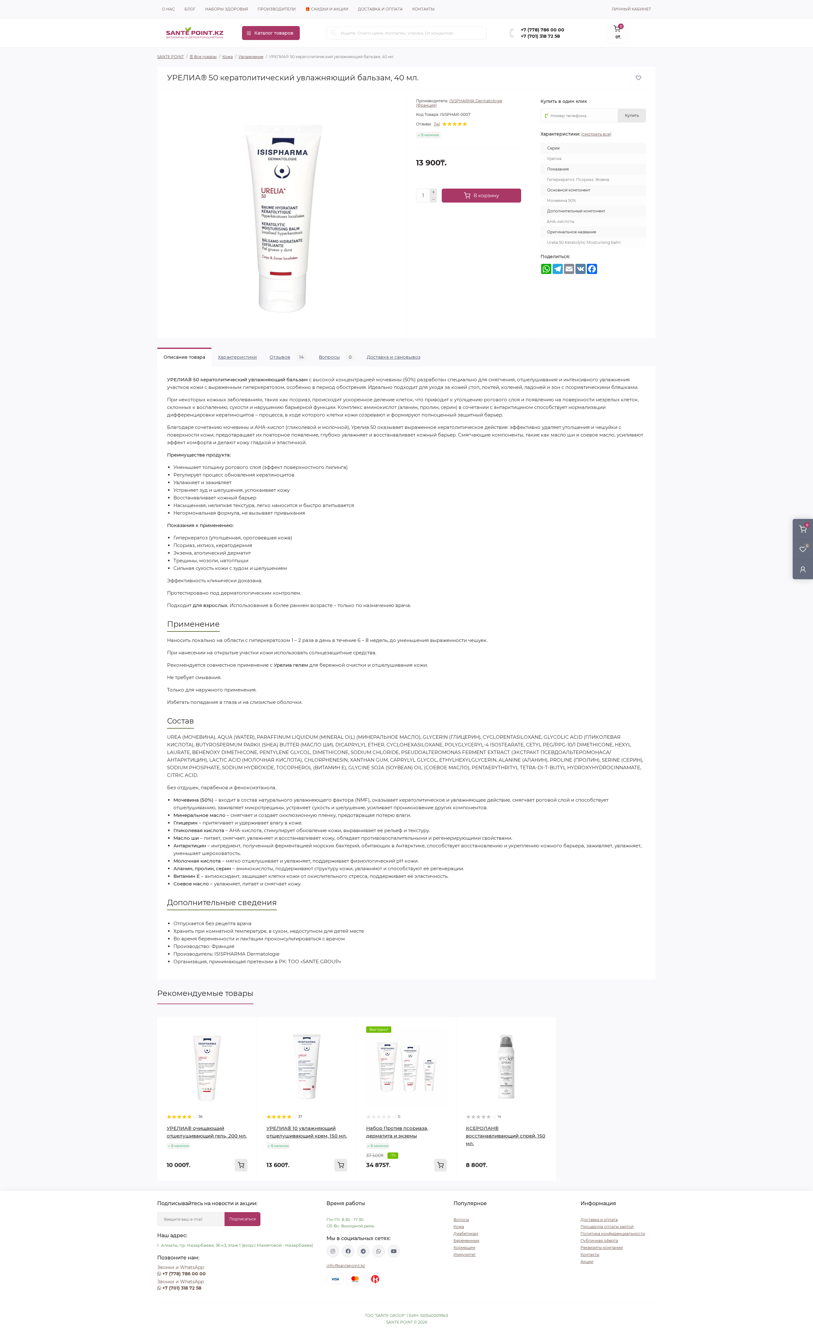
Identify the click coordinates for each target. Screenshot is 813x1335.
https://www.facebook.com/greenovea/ (348, 1251)
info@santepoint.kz (345, 1265)
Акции (587, 1261)
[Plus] (433, 192)
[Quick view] (247, 1026)
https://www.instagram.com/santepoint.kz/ (332, 1251)
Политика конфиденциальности (613, 1233)
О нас (168, 9)
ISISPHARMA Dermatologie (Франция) (459, 103)
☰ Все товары (203, 56)
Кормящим (464, 1247)
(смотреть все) (596, 134)
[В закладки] (638, 78)
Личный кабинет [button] (631, 9)
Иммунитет (465, 1254)
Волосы (461, 1219)
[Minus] (433, 199)
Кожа (227, 56)
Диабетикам (466, 1233)
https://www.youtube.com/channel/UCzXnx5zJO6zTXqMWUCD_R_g (393, 1251)
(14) (437, 124)
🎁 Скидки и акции (326, 9)
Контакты (423, 9)
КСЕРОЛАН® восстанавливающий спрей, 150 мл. (505, 1135)
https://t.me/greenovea (363, 1251)
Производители (277, 9)
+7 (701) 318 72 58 (540, 36)
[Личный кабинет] (803, 569)
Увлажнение (251, 56)
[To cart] (241, 1165)
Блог (190, 9)
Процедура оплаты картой (607, 1226)
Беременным (466, 1240)
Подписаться (242, 1219)
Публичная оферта (599, 1240)
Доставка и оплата (380, 9)
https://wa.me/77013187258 (378, 1251)
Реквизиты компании (602, 1247)
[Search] (333, 33)
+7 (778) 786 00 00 (542, 30)
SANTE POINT (170, 56)
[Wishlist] (247, 1038)
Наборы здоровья (226, 9)
